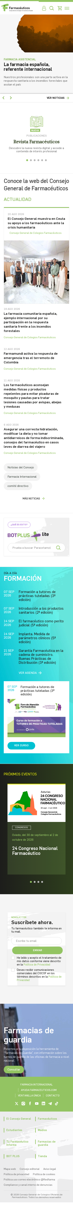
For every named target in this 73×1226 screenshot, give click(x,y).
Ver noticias (56, 98)
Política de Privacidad (37, 964)
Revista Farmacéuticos (36, 142)
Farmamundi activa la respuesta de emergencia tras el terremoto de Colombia (31, 357)
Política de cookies (44, 1174)
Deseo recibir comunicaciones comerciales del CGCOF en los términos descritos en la (39, 975)
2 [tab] (31, 160)
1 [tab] (27, 160)
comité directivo (17, 486)
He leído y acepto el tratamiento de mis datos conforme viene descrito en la (39, 961)
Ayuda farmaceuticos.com (39, 1090)
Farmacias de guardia (46, 1143)
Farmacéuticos (47, 1118)
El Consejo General (18, 1118)
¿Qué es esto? (19, 524)
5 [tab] (42, 160)
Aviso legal (49, 1169)
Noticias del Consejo (20, 467)
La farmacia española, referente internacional (28, 67)
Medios (42, 1130)
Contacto (53, 1095)
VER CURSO (21, 745)
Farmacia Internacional (21, 476)
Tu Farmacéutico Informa (17, 1143)
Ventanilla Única (29, 1095)
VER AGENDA (28, 673)
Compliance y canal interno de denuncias (28, 1184)
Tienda (42, 1156)
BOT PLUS (12, 1156)
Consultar (13, 1069)
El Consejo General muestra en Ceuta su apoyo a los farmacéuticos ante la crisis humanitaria (36, 223)
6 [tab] (46, 160)
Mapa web (10, 1169)
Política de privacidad (16, 1174)
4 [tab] (38, 160)
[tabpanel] (36, 134)
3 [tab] (35, 160)
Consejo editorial (29, 1169)
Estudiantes (14, 1130)
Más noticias (31, 498)
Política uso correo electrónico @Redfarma (29, 1179)
